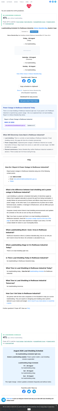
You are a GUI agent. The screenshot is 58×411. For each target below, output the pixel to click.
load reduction (28, 22)
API (31, 2)
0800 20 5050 (9, 122)
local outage (20, 22)
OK (29, 409)
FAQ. (28, 308)
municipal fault (10, 23)
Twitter (12, 181)
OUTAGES (9, 2)
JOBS (27, 2)
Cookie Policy (51, 406)
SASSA (16, 2)
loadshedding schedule (37, 271)
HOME (3, 2)
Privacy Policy (44, 406)
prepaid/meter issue (39, 22)
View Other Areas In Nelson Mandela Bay (29, 74)
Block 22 (19, 90)
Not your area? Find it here (29, 101)
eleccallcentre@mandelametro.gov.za (15, 125)
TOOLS (22, 2)
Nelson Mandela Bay (40, 28)
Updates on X (31, 125)
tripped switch (51, 22)
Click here (9, 398)
